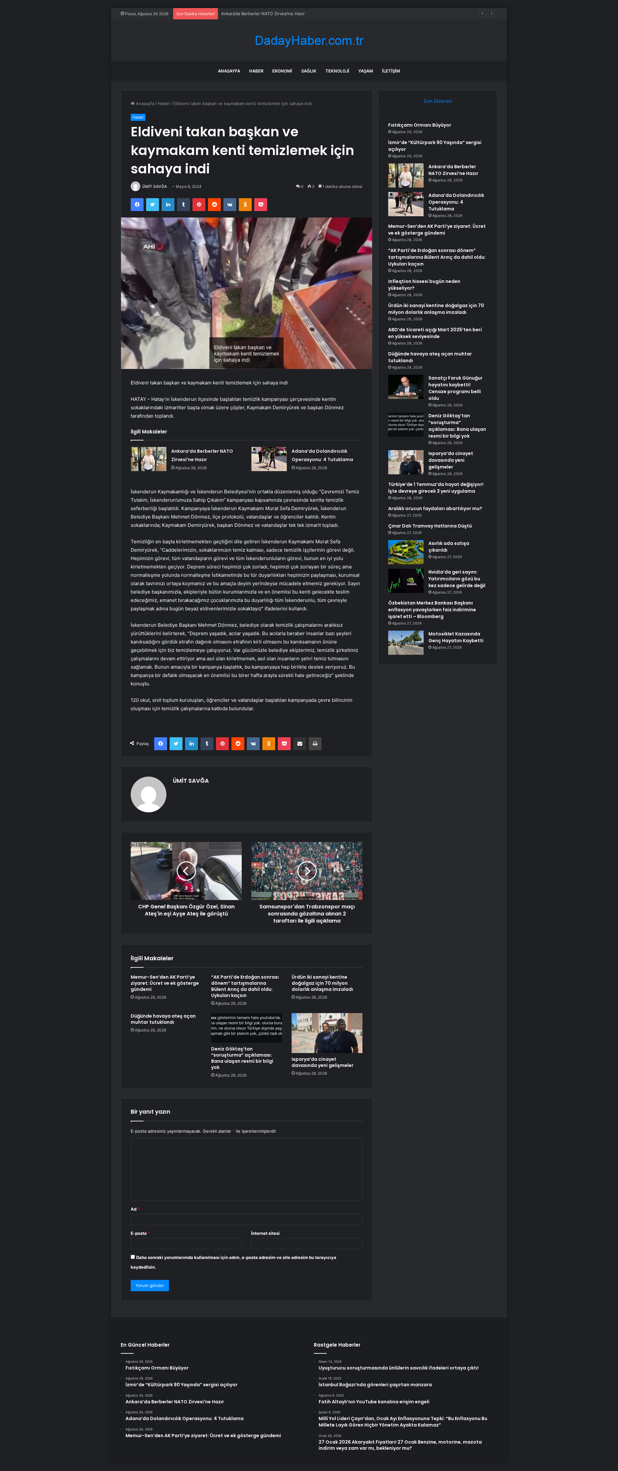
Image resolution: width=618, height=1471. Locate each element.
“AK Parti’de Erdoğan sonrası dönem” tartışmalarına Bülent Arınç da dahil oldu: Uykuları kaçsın (245, 986)
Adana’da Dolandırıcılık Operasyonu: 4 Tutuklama (456, 202)
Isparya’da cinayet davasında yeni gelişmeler (322, 1062)
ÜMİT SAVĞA (154, 186)
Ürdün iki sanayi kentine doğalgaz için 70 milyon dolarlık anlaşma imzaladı (322, 983)
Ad (135, 1209)
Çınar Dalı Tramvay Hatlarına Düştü (430, 526)
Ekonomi (282, 70)
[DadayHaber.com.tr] (309, 40)
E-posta (140, 1233)
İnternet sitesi (265, 1233)
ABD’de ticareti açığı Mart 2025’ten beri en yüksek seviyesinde (435, 333)
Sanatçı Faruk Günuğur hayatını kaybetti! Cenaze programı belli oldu (455, 388)
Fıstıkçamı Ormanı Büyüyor (419, 125)
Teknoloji (337, 70)
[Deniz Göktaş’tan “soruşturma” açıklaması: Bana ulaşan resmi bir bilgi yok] (246, 1028)
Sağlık (308, 70)
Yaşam (365, 70)
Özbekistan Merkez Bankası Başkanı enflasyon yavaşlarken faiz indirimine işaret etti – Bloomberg (432, 610)
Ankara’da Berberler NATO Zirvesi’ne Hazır (263, 13)
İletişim (391, 70)
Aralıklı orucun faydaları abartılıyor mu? (435, 508)
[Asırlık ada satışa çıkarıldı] (406, 552)
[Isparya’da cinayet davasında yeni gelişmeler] (327, 1033)
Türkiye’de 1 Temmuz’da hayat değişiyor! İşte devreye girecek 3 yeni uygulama (435, 487)
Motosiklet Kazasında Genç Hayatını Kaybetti (455, 637)
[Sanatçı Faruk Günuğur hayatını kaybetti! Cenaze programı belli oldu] (406, 387)
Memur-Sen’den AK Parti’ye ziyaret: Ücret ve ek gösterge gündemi (165, 983)
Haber (256, 70)
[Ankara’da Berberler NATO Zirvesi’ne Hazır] (148, 459)
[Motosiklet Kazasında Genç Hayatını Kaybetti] (406, 643)
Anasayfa (229, 70)
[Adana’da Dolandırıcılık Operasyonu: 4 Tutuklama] (269, 459)
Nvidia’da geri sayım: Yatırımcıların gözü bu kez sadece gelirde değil (456, 579)
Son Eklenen (438, 101)
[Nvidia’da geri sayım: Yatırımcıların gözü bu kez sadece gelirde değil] (406, 581)
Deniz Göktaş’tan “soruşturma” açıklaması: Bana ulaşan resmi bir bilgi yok (242, 1058)
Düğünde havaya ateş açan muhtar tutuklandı (163, 1019)
